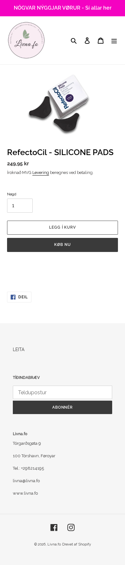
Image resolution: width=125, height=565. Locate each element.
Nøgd (11, 194)
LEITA (18, 349)
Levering (40, 172)
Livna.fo (54, 544)
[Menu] (114, 40)
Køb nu (62, 244)
